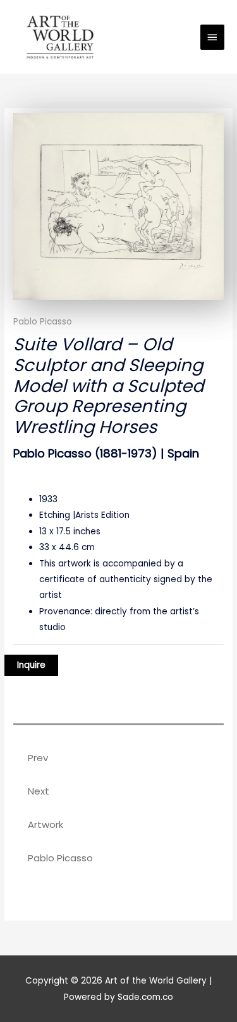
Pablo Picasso (42, 322)
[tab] (118, 727)
